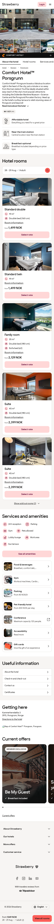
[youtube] (37, 878)
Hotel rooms (29, 61)
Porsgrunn (24, 68)
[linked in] (30, 878)
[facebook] (17, 878)
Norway (13, 68)
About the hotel (10, 61)
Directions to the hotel (12, 719)
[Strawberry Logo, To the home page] (10, 4)
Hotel (4, 68)
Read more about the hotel (14, 106)
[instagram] (23, 878)
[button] (27, 192)
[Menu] (50, 4)
